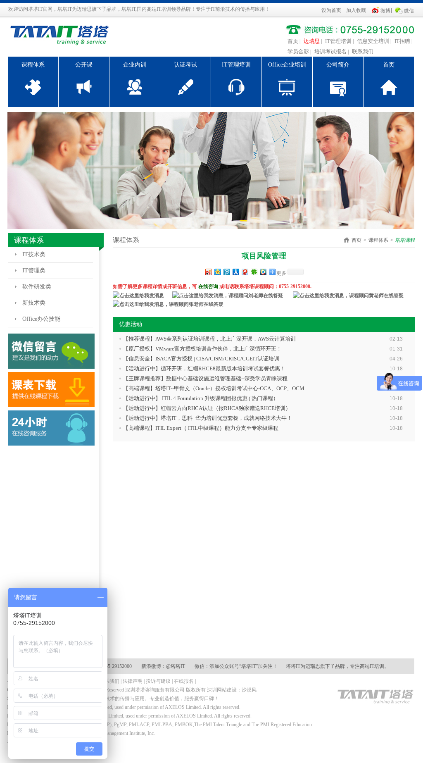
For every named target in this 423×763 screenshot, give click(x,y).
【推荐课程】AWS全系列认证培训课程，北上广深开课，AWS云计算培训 (209, 339)
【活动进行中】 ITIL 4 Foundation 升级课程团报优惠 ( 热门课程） (200, 398)
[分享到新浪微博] (208, 272)
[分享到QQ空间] (217, 272)
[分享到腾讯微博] (226, 272)
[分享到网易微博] (244, 272)
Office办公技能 (41, 319)
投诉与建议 (158, 681)
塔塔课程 (405, 240)
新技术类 (33, 303)
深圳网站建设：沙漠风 (232, 690)
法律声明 (133, 681)
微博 (385, 11)
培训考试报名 (330, 51)
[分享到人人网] (235, 272)
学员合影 (298, 51)
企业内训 (134, 65)
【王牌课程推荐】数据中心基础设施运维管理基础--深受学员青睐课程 (205, 378)
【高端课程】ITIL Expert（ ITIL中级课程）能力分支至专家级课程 (200, 428)
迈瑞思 (312, 41)
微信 (409, 11)
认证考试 (185, 65)
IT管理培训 (338, 41)
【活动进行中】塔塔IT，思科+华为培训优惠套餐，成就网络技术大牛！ (207, 418)
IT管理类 (33, 270)
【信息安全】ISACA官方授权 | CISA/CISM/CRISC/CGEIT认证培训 (201, 358)
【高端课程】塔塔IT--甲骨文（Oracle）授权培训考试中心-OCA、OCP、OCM (213, 388)
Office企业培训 (287, 65)
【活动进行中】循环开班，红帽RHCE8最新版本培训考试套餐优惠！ (204, 368)
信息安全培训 (373, 41)
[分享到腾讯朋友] (253, 272)
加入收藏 (356, 10)
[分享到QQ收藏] (262, 272)
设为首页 (331, 10)
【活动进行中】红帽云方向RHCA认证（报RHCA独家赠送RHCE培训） (207, 408)
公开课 (84, 65)
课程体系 (33, 65)
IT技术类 (33, 254)
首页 (293, 41)
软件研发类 (36, 287)
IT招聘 (402, 41)
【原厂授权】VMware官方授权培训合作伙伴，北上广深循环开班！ (202, 349)
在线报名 (184, 681)
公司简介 (337, 65)
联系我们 (362, 51)
